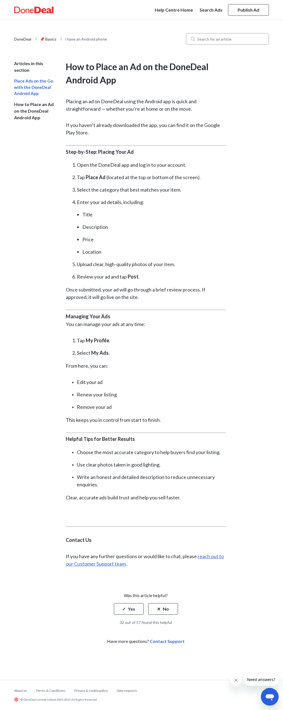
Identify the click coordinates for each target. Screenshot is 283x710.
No (166, 608)
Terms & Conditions (50, 690)
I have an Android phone (86, 39)
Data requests (127, 690)
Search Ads (211, 9)
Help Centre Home (174, 9)
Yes (131, 608)
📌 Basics (48, 39)
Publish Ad (248, 9)
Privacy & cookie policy (91, 690)
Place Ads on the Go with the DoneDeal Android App (33, 87)
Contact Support (167, 641)
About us (20, 690)
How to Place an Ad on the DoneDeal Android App (34, 111)
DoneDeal (22, 39)
